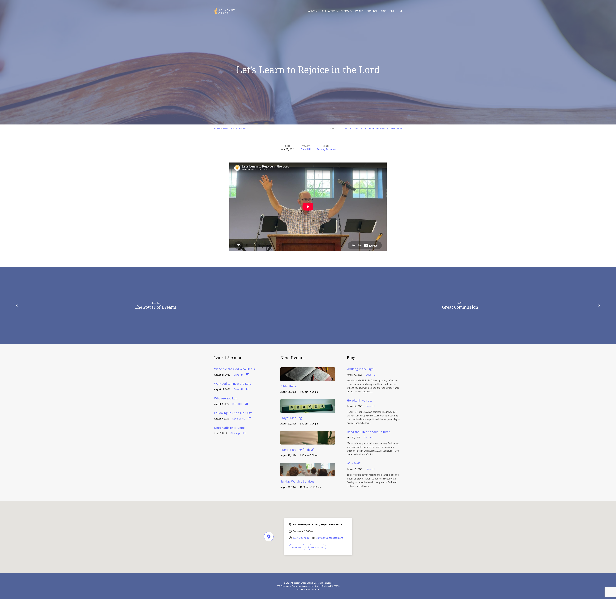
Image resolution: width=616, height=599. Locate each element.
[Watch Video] (247, 374)
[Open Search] (400, 11)
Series (357, 128)
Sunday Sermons (326, 149)
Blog (383, 11)
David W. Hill (238, 418)
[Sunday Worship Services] (307, 474)
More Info (297, 547)
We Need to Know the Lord (232, 383)
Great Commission (460, 307)
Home (217, 128)
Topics (345, 128)
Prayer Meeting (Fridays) (297, 449)
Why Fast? (353, 463)
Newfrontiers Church (309, 589)
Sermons (346, 11)
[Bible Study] (307, 378)
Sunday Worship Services (297, 481)
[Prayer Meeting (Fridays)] (307, 442)
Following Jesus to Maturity (233, 413)
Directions (317, 547)
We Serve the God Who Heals (234, 369)
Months (395, 128)
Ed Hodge (235, 433)
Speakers (381, 128)
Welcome (313, 11)
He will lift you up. (359, 400)
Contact (372, 11)
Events (359, 11)
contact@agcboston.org (329, 537)
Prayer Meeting (291, 418)
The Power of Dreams (156, 307)
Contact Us (327, 583)
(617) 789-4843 (301, 537)
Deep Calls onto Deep (229, 427)
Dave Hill (306, 149)
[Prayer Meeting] (307, 410)
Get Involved (330, 11)
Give (392, 11)
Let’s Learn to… (243, 128)
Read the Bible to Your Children (368, 432)
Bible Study (288, 386)
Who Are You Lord (226, 398)
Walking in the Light (361, 369)
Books (368, 128)
